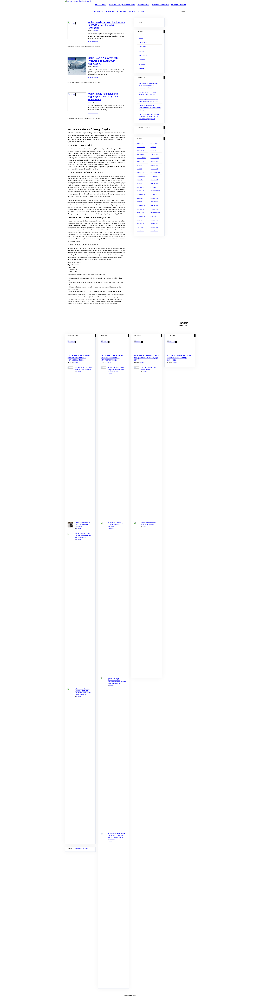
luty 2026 (153, 150)
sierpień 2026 (140, 143)
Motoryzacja (121, 11)
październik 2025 (141, 158)
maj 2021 (139, 220)
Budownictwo (98, 11)
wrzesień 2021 (141, 216)
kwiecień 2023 (154, 198)
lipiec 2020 (140, 227)
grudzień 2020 (155, 224)
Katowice (96, 30)
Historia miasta (143, 5)
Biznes (141, 38)
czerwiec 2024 (154, 180)
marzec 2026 (140, 150)
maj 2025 (139, 165)
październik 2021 (155, 213)
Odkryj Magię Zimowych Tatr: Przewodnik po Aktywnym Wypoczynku (103, 61)
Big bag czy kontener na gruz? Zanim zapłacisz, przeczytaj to (82, 524)
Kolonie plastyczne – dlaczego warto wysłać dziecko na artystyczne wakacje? (148, 86)
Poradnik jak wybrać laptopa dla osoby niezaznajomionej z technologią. (179, 358)
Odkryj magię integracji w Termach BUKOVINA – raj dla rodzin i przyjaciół (106, 25)
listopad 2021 (140, 213)
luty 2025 (139, 169)
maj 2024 (139, 183)
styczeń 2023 (154, 202)
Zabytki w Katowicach (160, 5)
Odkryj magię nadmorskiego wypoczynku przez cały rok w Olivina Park (103, 97)
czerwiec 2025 (154, 161)
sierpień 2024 (154, 176)
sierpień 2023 (154, 194)
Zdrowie (141, 11)
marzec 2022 (140, 209)
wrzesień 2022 (141, 205)
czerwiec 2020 (155, 227)
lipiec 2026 (154, 143)
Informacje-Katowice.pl (82, 848)
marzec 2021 (140, 224)
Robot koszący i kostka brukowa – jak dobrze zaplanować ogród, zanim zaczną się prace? (149, 117)
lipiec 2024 (140, 180)
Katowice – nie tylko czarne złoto (122, 5)
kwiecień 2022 (155, 205)
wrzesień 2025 (155, 158)
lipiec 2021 (154, 216)
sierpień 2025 (140, 161)
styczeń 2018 (154, 231)
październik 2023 (155, 191)
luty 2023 (139, 202)
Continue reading (93, 41)
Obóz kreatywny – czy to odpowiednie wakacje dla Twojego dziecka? (150, 108)
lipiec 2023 (140, 198)
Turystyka (132, 11)
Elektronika (110, 11)
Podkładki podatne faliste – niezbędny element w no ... (76, 329)
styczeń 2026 (140, 154)
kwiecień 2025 (154, 165)
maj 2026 (153, 147)
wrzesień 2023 (141, 194)
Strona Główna (100, 5)
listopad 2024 (140, 172)
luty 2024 (153, 187)
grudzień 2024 (154, 169)
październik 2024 (155, 172)
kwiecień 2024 (154, 183)
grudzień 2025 (154, 154)
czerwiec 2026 (141, 147)
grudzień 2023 (141, 191)
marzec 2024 (140, 187)
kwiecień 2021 (154, 220)
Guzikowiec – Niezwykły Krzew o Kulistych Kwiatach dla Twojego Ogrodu (146, 358)
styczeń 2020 (140, 231)
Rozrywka (142, 60)
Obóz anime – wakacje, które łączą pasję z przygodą (115, 524)
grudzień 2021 (154, 209)
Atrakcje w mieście (178, 5)
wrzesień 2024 (141, 176)
